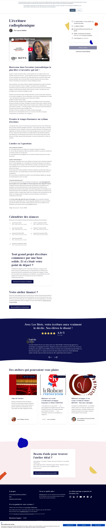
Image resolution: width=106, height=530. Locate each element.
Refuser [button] (79, 10)
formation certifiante (87, 35)
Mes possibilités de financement (20, 307)
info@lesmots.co (54, 466)
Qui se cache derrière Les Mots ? (17, 494)
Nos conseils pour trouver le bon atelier (46, 473)
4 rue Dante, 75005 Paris (30, 507)
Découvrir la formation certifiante (22, 281)
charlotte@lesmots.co (31, 204)
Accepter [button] (72, 10)
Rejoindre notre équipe (15, 499)
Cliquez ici (42, 494)
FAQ (10, 496)
